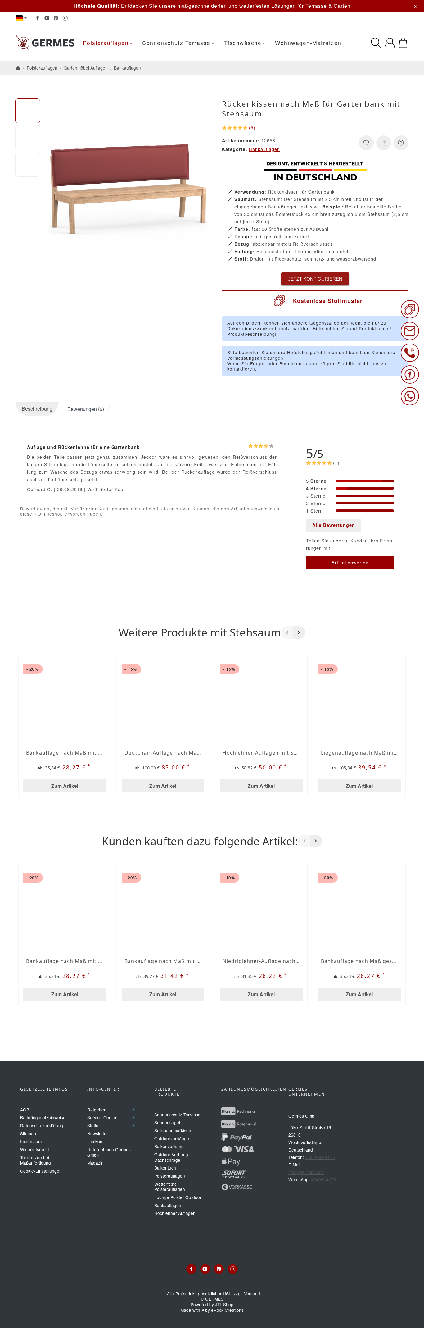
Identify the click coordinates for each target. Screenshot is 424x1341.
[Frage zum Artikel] (401, 142)
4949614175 (323, 1179)
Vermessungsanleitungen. (256, 358)
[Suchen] (376, 42)
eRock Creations (227, 1310)
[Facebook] (37, 18)
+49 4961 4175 (320, 1157)
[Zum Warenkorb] (403, 42)
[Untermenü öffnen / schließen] (133, 1109)
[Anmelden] (389, 42)
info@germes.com (306, 1172)
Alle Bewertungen (333, 525)
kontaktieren (241, 369)
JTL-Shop (224, 1304)
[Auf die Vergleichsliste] (383, 142)
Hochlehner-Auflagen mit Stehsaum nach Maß (261, 753)
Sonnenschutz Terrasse (176, 43)
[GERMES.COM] (45, 43)
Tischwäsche (243, 43)
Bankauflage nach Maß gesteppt (359, 961)
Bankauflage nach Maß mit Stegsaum (163, 961)
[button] (28, 111)
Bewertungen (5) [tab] (85, 409)
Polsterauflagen (106, 43)
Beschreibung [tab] (37, 408)
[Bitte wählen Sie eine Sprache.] (21, 18)
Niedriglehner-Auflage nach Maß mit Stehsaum (261, 961)
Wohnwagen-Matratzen (308, 43)
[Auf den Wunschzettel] (366, 142)
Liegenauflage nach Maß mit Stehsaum (359, 753)
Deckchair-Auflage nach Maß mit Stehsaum (163, 753)
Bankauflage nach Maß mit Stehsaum (64, 753)
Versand (252, 1293)
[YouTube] (46, 18)
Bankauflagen (264, 149)
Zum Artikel (64, 785)
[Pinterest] (55, 18)
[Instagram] (65, 18)
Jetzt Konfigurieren (315, 278)
